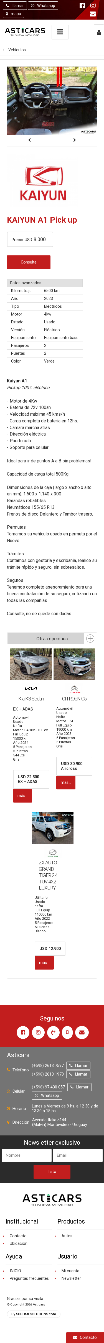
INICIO (15, 1271)
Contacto (88, 1337)
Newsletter (71, 1278)
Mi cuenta (70, 1271)
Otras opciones (52, 638)
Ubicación (18, 1243)
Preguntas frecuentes (29, 1278)
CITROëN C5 (74, 699)
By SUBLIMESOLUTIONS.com (33, 1314)
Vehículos (17, 50)
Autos (67, 1236)
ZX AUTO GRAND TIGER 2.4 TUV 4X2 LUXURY (48, 875)
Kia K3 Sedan (31, 699)
